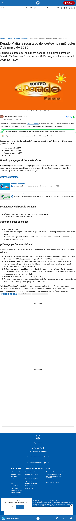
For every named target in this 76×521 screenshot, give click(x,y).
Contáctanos (28, 481)
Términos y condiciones (52, 482)
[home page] (38, 3)
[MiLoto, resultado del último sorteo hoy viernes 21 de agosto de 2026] (5, 186)
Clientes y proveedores (31, 483)
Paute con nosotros (30, 485)
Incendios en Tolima (28, 8)
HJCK (12, 481)
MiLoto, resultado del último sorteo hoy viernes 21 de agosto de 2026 (36, 186)
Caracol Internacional (16, 490)
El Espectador (14, 485)
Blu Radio (2, 38)
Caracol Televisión (15, 474)
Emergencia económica (15, 8)
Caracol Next (14, 495)
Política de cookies (51, 480)
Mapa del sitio (29, 488)
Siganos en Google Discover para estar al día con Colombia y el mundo (29, 136)
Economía (9, 38)
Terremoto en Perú (40, 8)
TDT (26, 476)
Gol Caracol (14, 476)
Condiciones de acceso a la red (54, 472)
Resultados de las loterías (21, 38)
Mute (57, 518)
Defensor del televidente (31, 474)
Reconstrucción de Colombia (54, 8)
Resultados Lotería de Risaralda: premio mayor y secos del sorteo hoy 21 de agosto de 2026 (44, 196)
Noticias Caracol (15, 472)
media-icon (38, 518)
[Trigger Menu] (2, 3)
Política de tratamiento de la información (53, 477)
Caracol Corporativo (16, 492)
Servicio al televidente (31, 472)
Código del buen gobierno (32, 479)
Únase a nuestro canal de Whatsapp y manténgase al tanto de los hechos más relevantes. (36, 131)
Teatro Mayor (14, 488)
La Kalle (13, 479)
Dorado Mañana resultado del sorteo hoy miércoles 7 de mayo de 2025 (48, 38)
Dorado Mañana (33, 124)
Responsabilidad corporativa (53, 474)
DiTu (12, 483)
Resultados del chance (40, 293)
